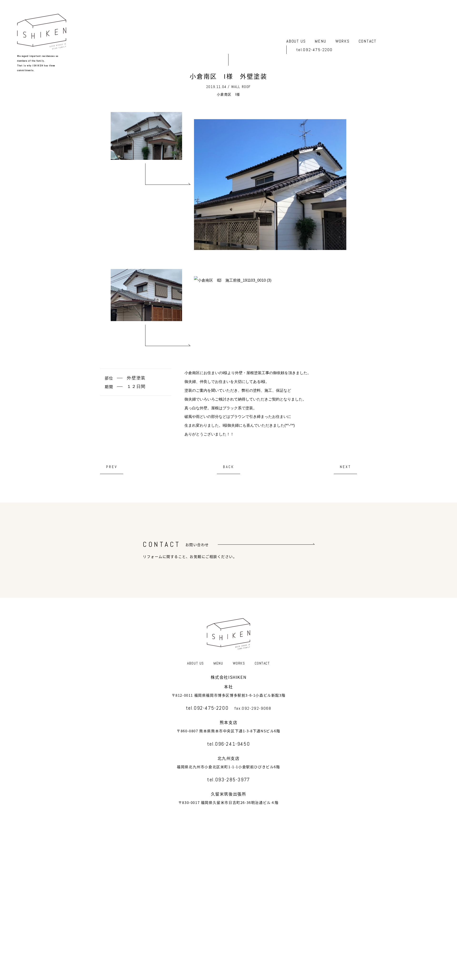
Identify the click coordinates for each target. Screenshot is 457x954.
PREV (111, 466)
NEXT (345, 466)
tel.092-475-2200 (314, 49)
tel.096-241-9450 (228, 743)
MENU (320, 41)
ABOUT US (296, 41)
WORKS (342, 41)
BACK (228, 466)
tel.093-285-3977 (228, 779)
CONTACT (368, 41)
